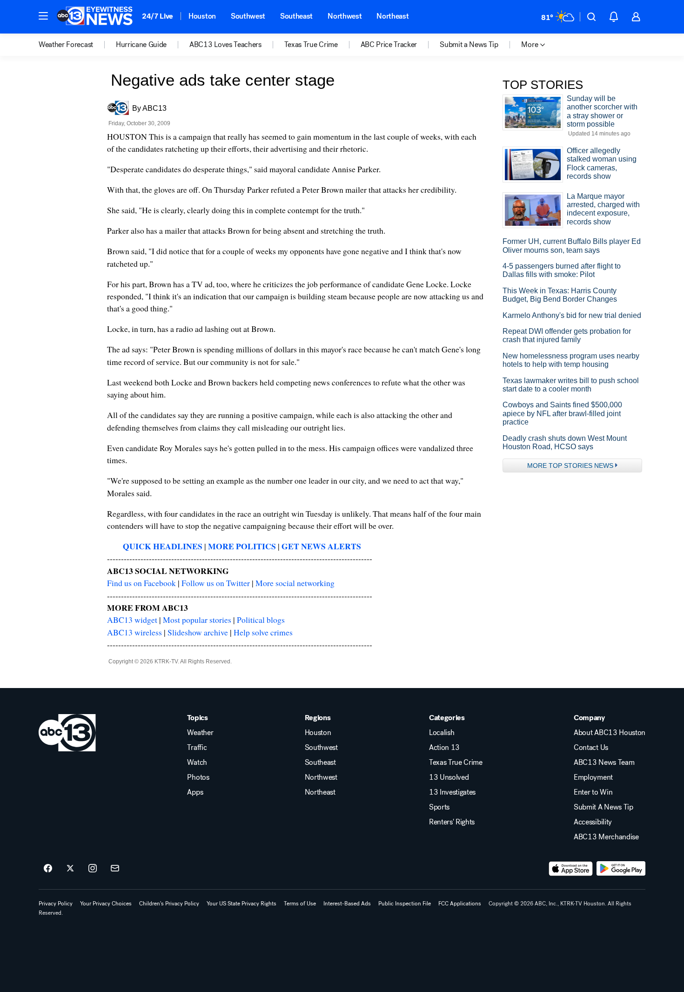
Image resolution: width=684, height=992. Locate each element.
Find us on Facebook (141, 582)
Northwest (345, 16)
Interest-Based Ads (347, 903)
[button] (43, 16)
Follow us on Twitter (215, 582)
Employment (593, 777)
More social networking (295, 582)
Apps (195, 792)
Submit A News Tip (603, 807)
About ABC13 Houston (609, 732)
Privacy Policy (56, 903)
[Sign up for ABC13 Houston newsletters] (115, 868)
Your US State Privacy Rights (241, 903)
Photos (198, 777)
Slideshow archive (198, 632)
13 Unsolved (449, 777)
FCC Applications (459, 903)
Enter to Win (593, 792)
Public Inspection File (404, 903)
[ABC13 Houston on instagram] (92, 868)
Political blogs (261, 619)
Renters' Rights (452, 822)
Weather (200, 732)
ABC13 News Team (604, 762)
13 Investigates (452, 792)
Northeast (392, 16)
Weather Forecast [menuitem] (66, 44)
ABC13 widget (132, 619)
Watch (197, 762)
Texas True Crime (456, 762)
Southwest (248, 16)
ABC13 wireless (134, 632)
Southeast (296, 16)
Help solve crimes (263, 632)
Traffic (197, 747)
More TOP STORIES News (570, 465)
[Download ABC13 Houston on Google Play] (621, 868)
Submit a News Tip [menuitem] (469, 44)
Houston (202, 16)
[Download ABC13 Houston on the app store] (571, 868)
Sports (439, 807)
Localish (441, 732)
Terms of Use (300, 903)
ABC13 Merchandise (606, 837)
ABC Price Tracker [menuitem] (389, 44)
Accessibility (593, 822)
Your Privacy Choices (106, 903)
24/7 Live (157, 16)
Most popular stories (197, 619)
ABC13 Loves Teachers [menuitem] (225, 44)
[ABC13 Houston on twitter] (70, 868)
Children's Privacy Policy (169, 903)
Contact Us (591, 747)
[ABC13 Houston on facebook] (48, 868)
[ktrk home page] (67, 732)
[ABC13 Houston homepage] (95, 17)
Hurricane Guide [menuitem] (141, 44)
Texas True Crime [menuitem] (311, 44)
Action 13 (444, 747)
